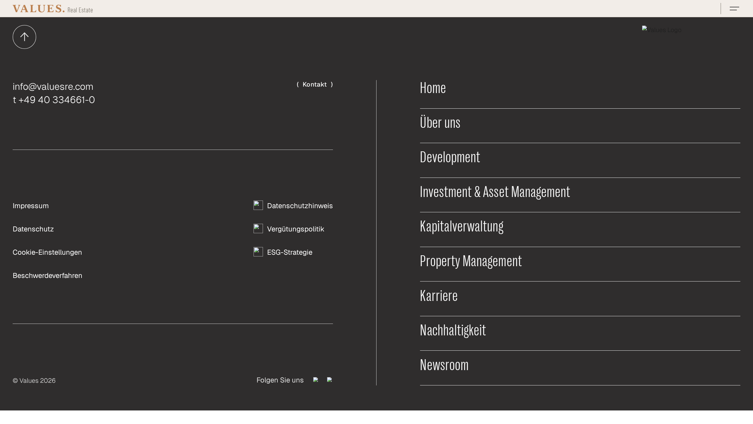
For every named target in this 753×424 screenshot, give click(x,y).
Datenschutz (33, 228)
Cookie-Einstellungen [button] (47, 252)
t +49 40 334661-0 (54, 100)
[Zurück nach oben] (24, 37)
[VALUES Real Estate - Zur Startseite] (53, 8)
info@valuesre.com (53, 86)
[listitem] (316, 380)
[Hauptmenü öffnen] (734, 8)
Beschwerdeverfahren (47, 275)
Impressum (31, 205)
